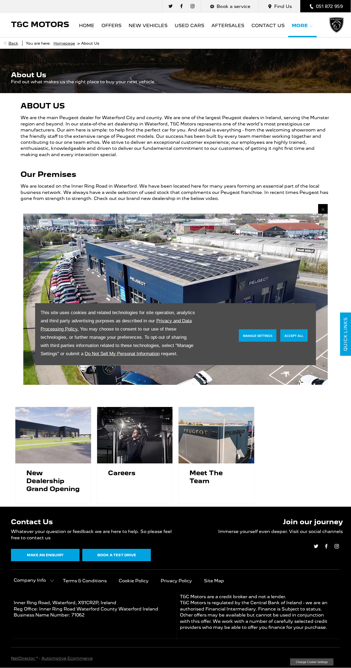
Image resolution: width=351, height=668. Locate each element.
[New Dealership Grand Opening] (53, 435)
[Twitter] (170, 6)
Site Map (214, 580)
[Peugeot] (336, 25)
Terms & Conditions (85, 580)
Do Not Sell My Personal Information (122, 353)
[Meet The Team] (216, 435)
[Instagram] (192, 6)
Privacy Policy (176, 580)
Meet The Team (206, 477)
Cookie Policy (134, 580)
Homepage (64, 43)
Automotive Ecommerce (67, 658)
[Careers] (135, 435)
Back (13, 43)
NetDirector (23, 658)
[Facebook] (181, 6)
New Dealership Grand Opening (53, 481)
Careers (121, 473)
